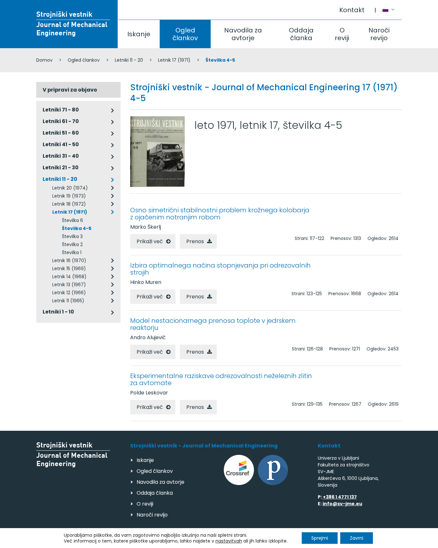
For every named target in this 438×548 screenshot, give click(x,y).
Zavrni (356, 538)
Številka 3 (72, 236)
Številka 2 (72, 244)
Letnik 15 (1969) (69, 268)
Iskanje (138, 34)
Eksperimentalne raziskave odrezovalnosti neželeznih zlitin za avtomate (221, 379)
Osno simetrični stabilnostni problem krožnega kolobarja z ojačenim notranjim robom (219, 214)
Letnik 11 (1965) (68, 300)
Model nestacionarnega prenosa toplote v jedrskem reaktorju (213, 324)
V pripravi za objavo (70, 89)
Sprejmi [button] (319, 538)
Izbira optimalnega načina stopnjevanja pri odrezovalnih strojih (220, 269)
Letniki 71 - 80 (61, 109)
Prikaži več (150, 241)
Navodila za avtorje (243, 34)
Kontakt (352, 9)
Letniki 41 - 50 (61, 144)
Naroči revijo (379, 34)
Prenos (195, 241)
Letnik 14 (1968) (69, 276)
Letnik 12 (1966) (69, 292)
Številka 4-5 (76, 228)
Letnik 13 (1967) (69, 284)
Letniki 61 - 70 (61, 121)
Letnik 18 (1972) (69, 204)
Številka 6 (72, 220)
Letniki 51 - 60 (61, 133)
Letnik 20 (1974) (70, 188)
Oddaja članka (301, 34)
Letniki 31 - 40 (61, 156)
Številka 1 (71, 252)
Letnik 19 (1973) (69, 196)
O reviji (342, 34)
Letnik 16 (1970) (69, 260)
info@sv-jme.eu (342, 503)
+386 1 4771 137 (340, 497)
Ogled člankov (185, 34)
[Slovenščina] (392, 6)
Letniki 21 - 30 (61, 167)
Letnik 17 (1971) (174, 60)
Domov (44, 60)
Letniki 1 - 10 (58, 311)
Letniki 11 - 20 (129, 60)
